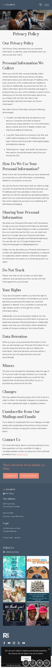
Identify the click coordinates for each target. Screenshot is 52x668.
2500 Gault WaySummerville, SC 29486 (11, 505)
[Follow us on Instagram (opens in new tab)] (13, 643)
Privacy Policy (8, 538)
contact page (22, 454)
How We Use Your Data (13, 665)
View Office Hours (17, 516)
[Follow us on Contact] (9, 643)
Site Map (17, 538)
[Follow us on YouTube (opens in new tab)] (23, 643)
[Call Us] (40, 5)
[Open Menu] (46, 5)
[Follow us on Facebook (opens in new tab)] (4, 643)
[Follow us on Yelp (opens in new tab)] (18, 643)
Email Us (6, 516)
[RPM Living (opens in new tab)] (6, 635)
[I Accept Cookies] (49, 649)
